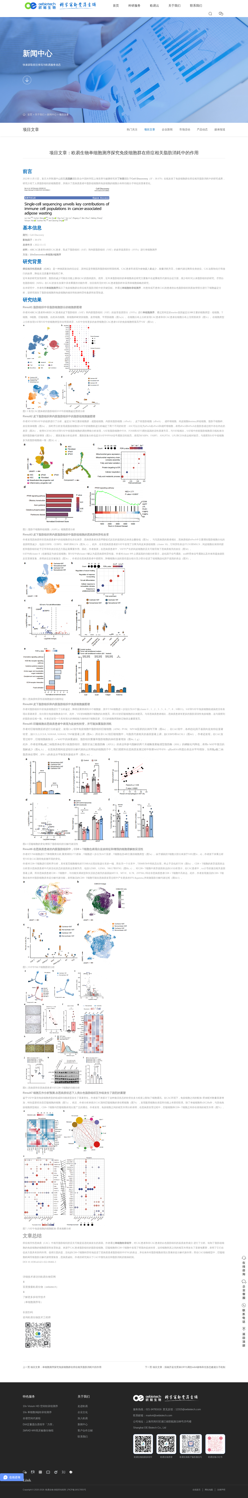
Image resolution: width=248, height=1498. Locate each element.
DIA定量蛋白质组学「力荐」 (39, 1424)
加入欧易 (83, 1418)
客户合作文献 (85, 1430)
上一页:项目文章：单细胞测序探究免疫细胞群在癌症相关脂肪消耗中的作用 (62, 1367)
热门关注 (132, 129)
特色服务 (29, 1396)
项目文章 (64, 114)
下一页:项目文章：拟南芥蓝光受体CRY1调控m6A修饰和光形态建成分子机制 (185, 1367)
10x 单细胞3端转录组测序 (37, 1412)
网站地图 (209, 1490)
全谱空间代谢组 (31, 1418)
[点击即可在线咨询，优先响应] (244, 1265)
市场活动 (184, 129)
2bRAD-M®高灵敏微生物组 (38, 1430)
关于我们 (174, 5)
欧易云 (154, 5)
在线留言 (196, 1490)
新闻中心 (52, 114)
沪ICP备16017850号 (76, 1490)
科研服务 (134, 5)
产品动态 (202, 129)
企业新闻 (167, 129)
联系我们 (196, 5)
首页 (116, 5)
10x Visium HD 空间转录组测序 (40, 1406)
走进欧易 (83, 1406)
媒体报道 (219, 129)
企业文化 (83, 1412)
